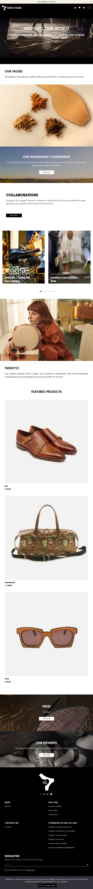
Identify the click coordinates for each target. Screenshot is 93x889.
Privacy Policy (53, 810)
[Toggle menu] (89, 7)
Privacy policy (50, 885)
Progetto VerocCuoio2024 (57, 843)
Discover (46, 172)
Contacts (8, 827)
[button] (5, 257)
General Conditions (55, 806)
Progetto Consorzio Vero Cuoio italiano (61, 831)
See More (14, 215)
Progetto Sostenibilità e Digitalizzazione (61, 847)
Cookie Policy (53, 814)
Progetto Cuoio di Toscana (57, 835)
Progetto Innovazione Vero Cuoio (60, 827)
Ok (40, 885)
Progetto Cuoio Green (56, 839)
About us (8, 806)
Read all (46, 719)
